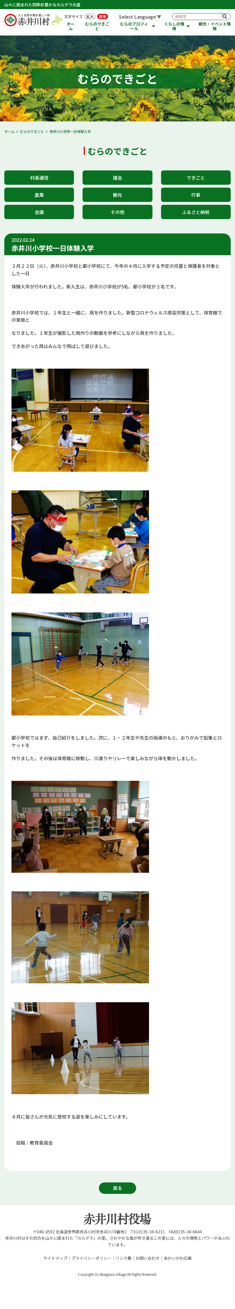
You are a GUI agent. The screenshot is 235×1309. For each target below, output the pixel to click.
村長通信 (39, 177)
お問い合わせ (148, 1258)
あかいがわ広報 (178, 1258)
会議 (39, 212)
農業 (39, 194)
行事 (195, 194)
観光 (117, 194)
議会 (117, 177)
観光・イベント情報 (215, 26)
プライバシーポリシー (91, 1258)
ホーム (71, 26)
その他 (117, 212)
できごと (196, 177)
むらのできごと (97, 26)
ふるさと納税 (195, 212)
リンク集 (123, 1258)
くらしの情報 (174, 26)
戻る (117, 1187)
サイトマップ (55, 1258)
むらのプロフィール (134, 26)
